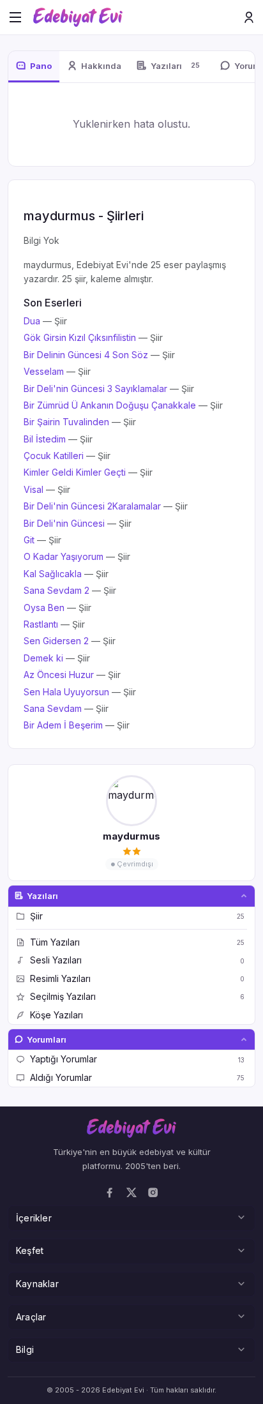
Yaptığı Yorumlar (137, 1058)
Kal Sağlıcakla (53, 573)
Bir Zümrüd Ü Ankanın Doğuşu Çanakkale (110, 405)
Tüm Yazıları (137, 942)
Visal (33, 489)
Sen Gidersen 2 (56, 640)
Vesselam (44, 371)
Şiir (137, 915)
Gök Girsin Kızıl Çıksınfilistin (80, 337)
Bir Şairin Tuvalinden (66, 421)
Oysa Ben (44, 607)
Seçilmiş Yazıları (137, 996)
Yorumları (46, 1039)
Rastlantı (41, 624)
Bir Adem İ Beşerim (63, 725)
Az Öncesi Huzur (59, 674)
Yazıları (42, 896)
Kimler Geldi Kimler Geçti (75, 472)
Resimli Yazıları (137, 978)
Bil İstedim (45, 439)
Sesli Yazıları (137, 960)
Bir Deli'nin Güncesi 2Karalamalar (92, 506)
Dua (32, 320)
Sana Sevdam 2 (56, 590)
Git (29, 539)
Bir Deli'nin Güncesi (64, 523)
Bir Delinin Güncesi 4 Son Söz (86, 354)
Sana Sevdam (53, 708)
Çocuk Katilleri (54, 455)
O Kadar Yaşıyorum (63, 556)
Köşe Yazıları (56, 1014)
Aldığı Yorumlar (137, 1077)
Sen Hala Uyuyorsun (66, 691)
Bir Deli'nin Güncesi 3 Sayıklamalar (95, 388)
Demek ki (43, 658)
